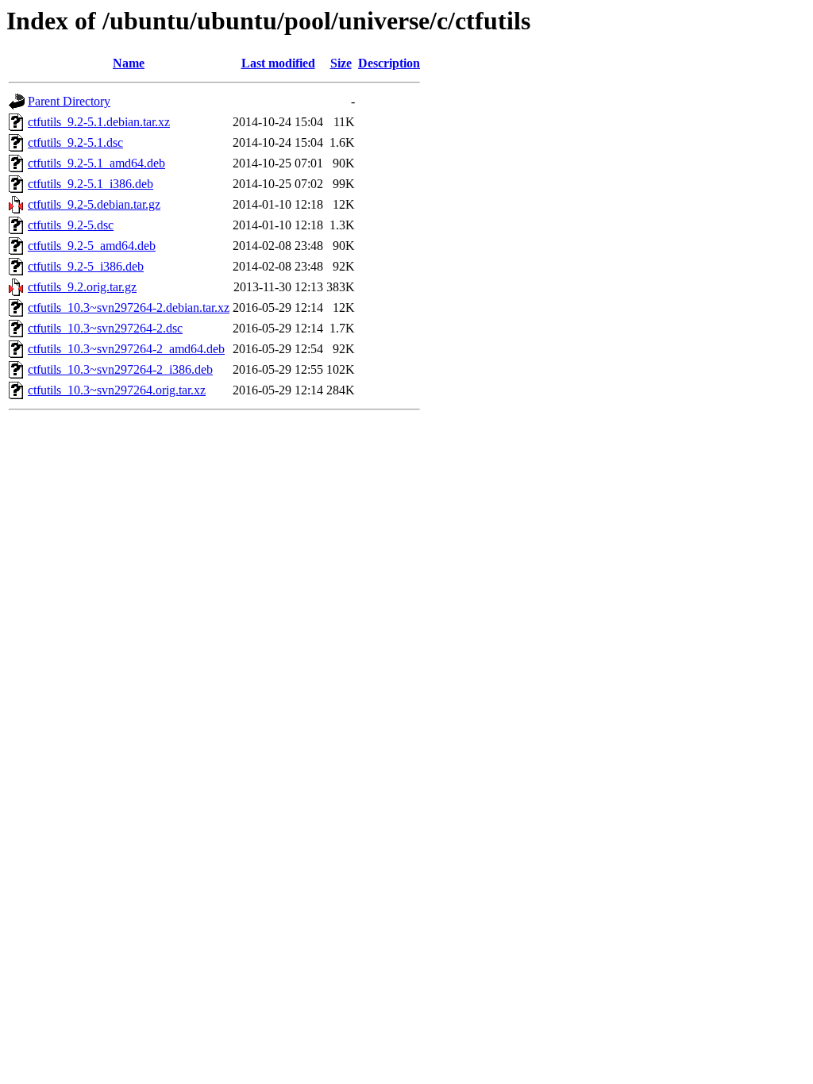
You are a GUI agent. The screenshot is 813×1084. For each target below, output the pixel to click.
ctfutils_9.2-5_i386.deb (86, 266)
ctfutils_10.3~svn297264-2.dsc (105, 328)
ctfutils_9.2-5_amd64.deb (92, 245)
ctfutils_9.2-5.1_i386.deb (90, 183)
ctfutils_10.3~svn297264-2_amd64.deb (126, 349)
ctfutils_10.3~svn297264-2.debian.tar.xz (128, 307)
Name (128, 63)
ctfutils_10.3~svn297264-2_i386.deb (120, 369)
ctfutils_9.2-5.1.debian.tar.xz (99, 122)
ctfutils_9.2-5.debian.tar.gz (94, 204)
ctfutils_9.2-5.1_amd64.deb (96, 163)
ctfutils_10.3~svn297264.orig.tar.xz (117, 390)
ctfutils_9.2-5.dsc (71, 225)
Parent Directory (69, 101)
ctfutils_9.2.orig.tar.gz (82, 287)
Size (341, 63)
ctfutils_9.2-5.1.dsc (75, 142)
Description (389, 63)
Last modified (278, 63)
